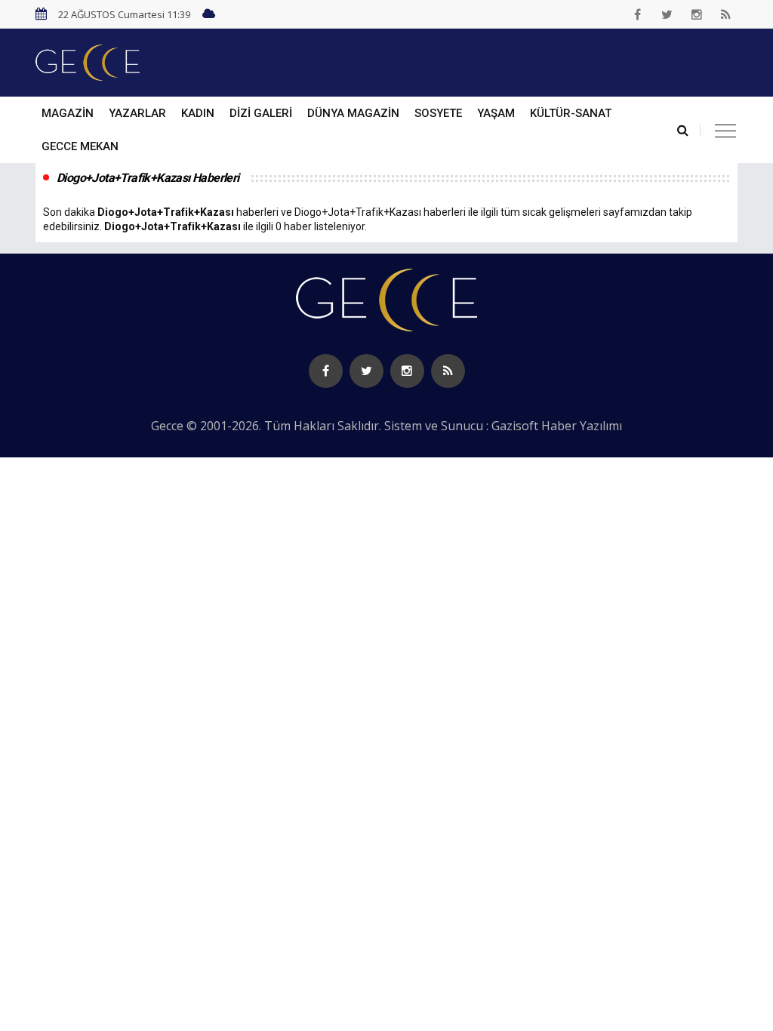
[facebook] (638, 14)
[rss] (726, 14)
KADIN (197, 113)
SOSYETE (438, 113)
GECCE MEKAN (80, 146)
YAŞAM (496, 113)
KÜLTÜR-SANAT (570, 113)
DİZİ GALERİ (260, 113)
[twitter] (667, 14)
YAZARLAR (137, 113)
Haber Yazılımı (581, 425)
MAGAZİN (68, 113)
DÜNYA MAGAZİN (353, 113)
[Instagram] (696, 14)
